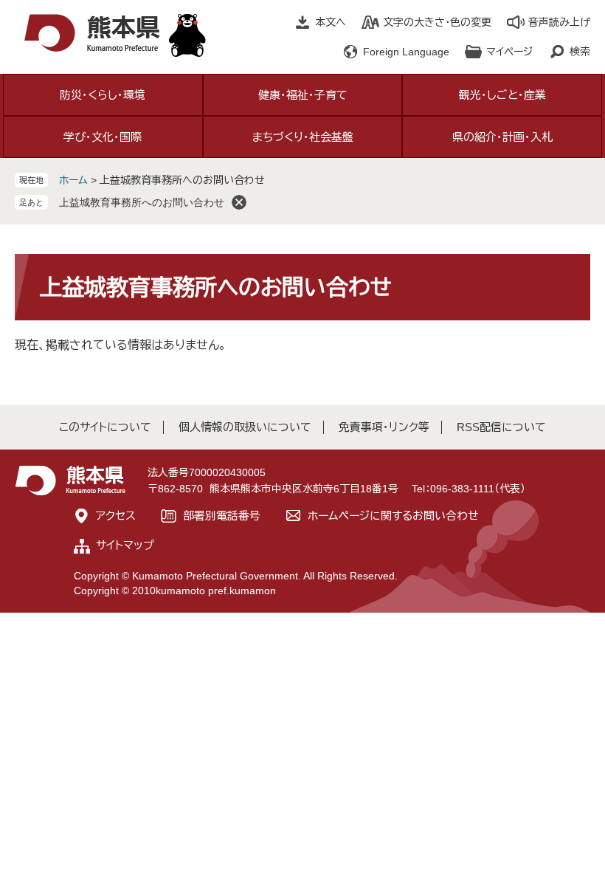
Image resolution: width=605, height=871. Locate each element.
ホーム (73, 180)
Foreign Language (406, 52)
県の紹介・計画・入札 (502, 137)
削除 (239, 202)
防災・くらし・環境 (102, 95)
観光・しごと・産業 (502, 95)
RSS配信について (501, 427)
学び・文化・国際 (102, 137)
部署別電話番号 (221, 515)
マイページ (509, 52)
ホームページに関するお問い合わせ (393, 515)
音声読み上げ (559, 22)
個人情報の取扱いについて (245, 427)
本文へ (330, 22)
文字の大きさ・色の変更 (437, 22)
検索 (580, 52)
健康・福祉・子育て (303, 95)
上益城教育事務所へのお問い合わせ (141, 202)
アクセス (116, 515)
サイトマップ (125, 545)
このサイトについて (105, 427)
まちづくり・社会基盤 (302, 137)
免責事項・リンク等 (384, 427)
